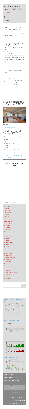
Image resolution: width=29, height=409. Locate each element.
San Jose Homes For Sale (10, 377)
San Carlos (8, 261)
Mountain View (10, 244)
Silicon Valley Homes (19, 400)
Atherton (7, 206)
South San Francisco (11, 272)
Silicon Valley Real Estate (18, 397)
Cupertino (7, 217)
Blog (5, 17)
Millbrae (8, 238)
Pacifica (8, 249)
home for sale (16, 29)
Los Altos (8, 229)
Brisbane (7, 210)
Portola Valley (9, 253)
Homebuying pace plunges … (13, 69)
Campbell (7, 214)
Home (6, 20)
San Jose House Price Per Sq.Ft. (12, 320)
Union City (8, 276)
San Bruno (8, 259)
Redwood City (9, 255)
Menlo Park (9, 236)
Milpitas (8, 240)
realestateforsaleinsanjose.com (12, 13)
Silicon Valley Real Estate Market (16, 403)
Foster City (8, 223)
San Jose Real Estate (9, 374)
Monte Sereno (9, 242)
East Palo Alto (8, 221)
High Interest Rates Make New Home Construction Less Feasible (14, 44)
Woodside (8, 278)
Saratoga (8, 270)
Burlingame (8, 212)
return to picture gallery (9, 127)
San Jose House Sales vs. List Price (13, 339)
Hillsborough (9, 227)
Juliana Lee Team (14, 386)
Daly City (7, 219)
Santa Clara (9, 268)
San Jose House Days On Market (12, 357)
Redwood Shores (10, 257)
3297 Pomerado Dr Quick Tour (14, 28)
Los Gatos (8, 234)
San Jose (8, 264)
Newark (8, 246)
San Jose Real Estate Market (11, 380)
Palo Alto (8, 251)
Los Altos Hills (9, 232)
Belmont (7, 208)
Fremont (8, 225)
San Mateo (8, 266)
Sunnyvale (8, 274)
